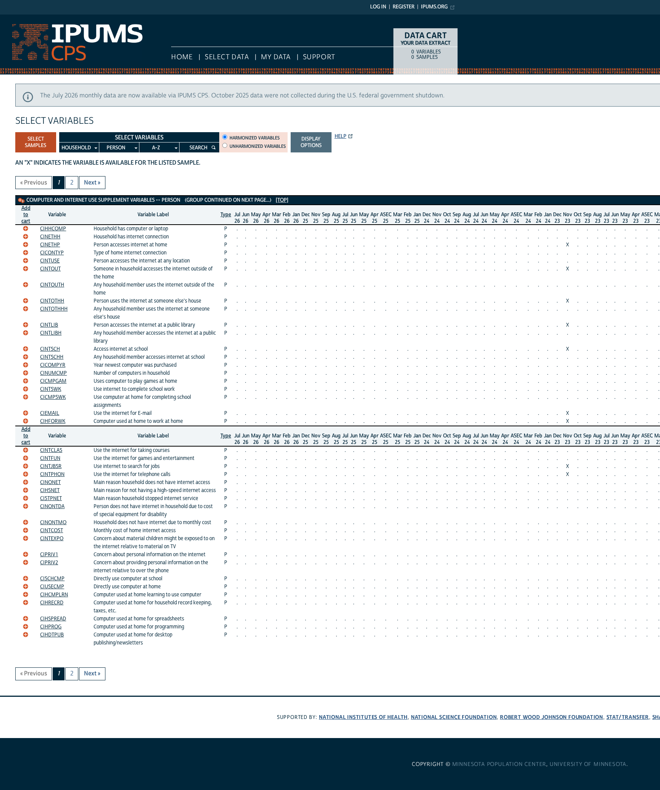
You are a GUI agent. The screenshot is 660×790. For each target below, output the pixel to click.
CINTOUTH (52, 285)
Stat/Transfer (628, 717)
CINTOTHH (52, 301)
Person (116, 147)
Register (403, 6)
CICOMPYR (52, 365)
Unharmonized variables (258, 146)
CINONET (50, 482)
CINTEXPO (51, 538)
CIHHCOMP (53, 228)
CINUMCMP (53, 373)
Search (198, 147)
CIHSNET (50, 490)
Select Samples (35, 142)
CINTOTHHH (54, 309)
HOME (181, 57)
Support (319, 57)
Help (340, 136)
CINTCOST (51, 530)
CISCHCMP (52, 578)
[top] (282, 200)
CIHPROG (50, 626)
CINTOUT (50, 268)
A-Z (156, 147)
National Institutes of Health (363, 717)
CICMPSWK (53, 397)
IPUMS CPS (15, 18)
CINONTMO (53, 522)
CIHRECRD (51, 602)
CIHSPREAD (53, 618)
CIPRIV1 (49, 554)
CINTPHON (52, 474)
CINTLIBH (50, 333)
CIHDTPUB (52, 634)
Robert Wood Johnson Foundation (551, 717)
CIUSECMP (52, 586)
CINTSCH (50, 349)
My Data (276, 57)
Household (76, 147)
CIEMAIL (49, 413)
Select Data (227, 57)
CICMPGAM (53, 381)
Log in (378, 6)
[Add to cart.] (25, 228)
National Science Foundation (454, 717)
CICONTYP (52, 252)
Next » (92, 182)
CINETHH (50, 236)
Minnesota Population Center (499, 764)
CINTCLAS (51, 450)
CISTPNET (51, 498)
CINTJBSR (50, 466)
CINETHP (50, 244)
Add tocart (26, 215)
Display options (311, 142)
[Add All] (21, 200)
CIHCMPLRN (54, 594)
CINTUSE (50, 260)
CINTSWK (50, 389)
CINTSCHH (51, 357)
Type (225, 214)
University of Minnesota (588, 764)
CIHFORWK (52, 421)
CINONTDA (52, 506)
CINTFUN (50, 458)
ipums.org (434, 6)
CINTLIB (49, 325)
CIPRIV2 (49, 562)
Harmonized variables (255, 138)
